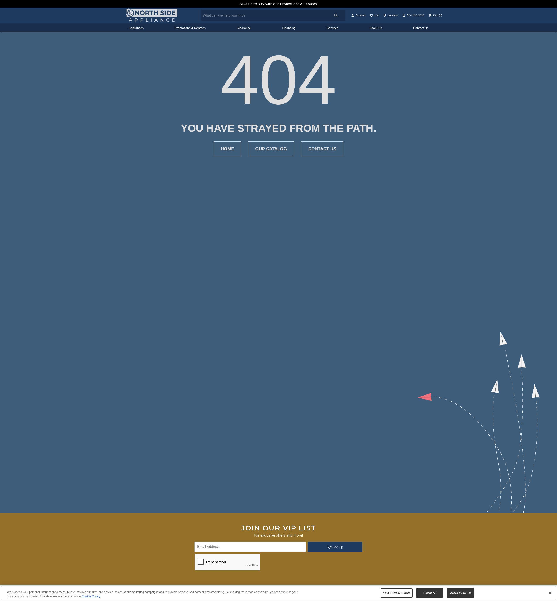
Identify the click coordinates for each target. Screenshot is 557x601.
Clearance (244, 28)
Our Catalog (271, 148)
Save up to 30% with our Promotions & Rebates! (278, 4)
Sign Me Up (335, 547)
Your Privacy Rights (396, 592)
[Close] (550, 593)
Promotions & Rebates (190, 28)
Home (227, 148)
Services (332, 28)
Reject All (429, 592)
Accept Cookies (460, 592)
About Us (375, 28)
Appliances (136, 28)
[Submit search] (336, 15)
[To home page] (152, 15)
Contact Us (420, 28)
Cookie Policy (91, 596)
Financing (288, 28)
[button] (352, 15)
